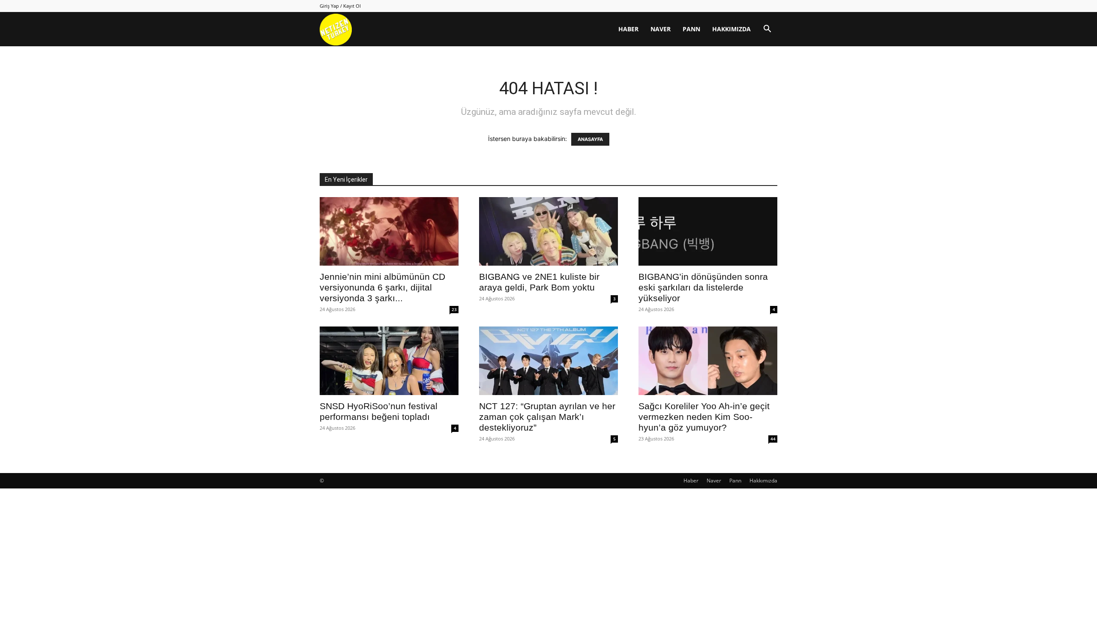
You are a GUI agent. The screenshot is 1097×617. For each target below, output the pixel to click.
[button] (767, 30)
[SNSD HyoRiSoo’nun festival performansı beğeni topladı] (389, 360)
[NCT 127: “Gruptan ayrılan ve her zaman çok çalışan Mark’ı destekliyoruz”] (548, 360)
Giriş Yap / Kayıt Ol (340, 6)
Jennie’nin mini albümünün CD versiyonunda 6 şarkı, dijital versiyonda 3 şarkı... (382, 287)
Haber (628, 29)
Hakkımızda (731, 29)
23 (454, 309)
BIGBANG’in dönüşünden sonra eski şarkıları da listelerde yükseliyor (703, 287)
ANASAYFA (590, 139)
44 (773, 439)
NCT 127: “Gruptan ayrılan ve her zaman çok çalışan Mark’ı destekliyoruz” (547, 416)
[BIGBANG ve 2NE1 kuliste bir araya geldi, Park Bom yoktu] (548, 231)
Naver (660, 29)
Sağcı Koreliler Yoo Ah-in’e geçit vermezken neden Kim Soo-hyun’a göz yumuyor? (704, 416)
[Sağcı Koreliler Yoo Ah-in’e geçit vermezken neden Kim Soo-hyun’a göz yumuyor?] (707, 360)
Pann (691, 29)
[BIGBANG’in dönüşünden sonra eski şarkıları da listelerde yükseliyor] (707, 231)
